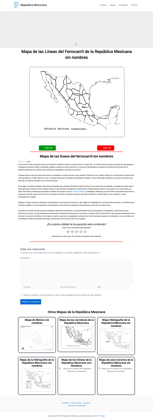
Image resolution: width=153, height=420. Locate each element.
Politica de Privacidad (76, 405)
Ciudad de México (78, 192)
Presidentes (123, 5)
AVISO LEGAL (76, 403)
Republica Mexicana (34, 5)
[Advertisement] (76, 25)
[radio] (68, 232)
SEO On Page (99, 416)
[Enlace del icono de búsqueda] (76, 44)
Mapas (112, 5)
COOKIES (65, 403)
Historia (134, 5)
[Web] (113, 287)
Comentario (25, 258)
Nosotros (86, 403)
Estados (103, 5)
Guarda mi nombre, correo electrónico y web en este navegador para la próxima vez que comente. (62, 295)
